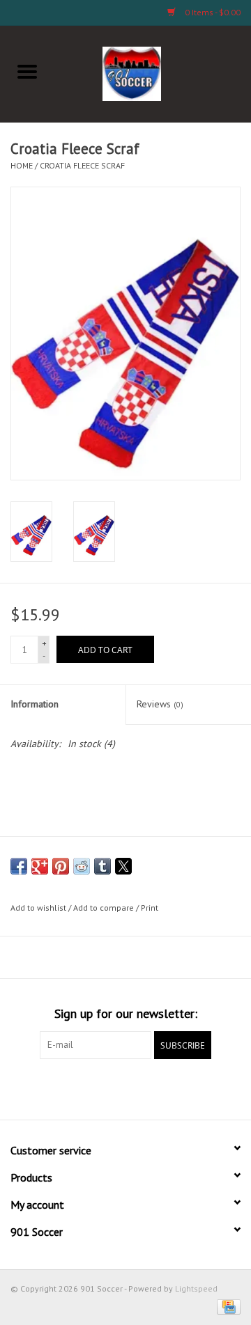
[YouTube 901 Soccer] (150, 1087)
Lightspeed (196, 1288)
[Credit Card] (226, 1306)
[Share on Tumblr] (102, 866)
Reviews (160, 704)
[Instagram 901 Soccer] (201, 1087)
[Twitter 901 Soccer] (75, 1087)
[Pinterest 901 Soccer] (125, 1087)
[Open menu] (27, 71)
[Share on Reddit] (81, 866)
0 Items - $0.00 (212, 12)
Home (21, 165)
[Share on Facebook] (18, 866)
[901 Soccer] (153, 72)
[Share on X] (123, 866)
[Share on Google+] (39, 866)
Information (34, 704)
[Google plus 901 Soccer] (100, 1087)
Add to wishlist (39, 907)
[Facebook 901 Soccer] (50, 1087)
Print (149, 907)
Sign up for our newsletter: (125, 1013)
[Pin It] (60, 866)
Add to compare (104, 907)
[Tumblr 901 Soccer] (176, 1087)
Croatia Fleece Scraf (82, 165)
